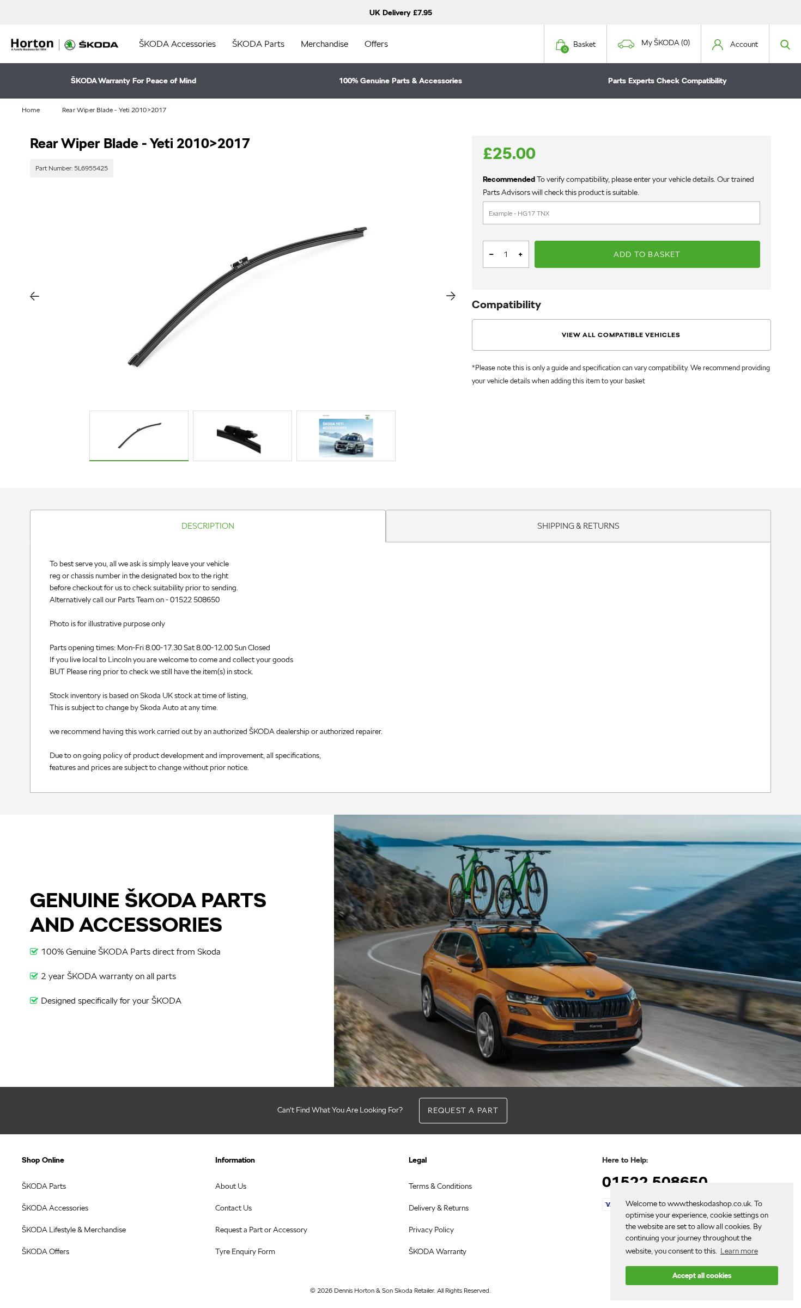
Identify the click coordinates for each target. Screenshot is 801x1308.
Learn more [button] (739, 1250)
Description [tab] (207, 526)
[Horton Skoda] (65, 43)
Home (31, 110)
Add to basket (647, 254)
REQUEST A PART (463, 1110)
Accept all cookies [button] (701, 1275)
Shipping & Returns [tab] (578, 526)
